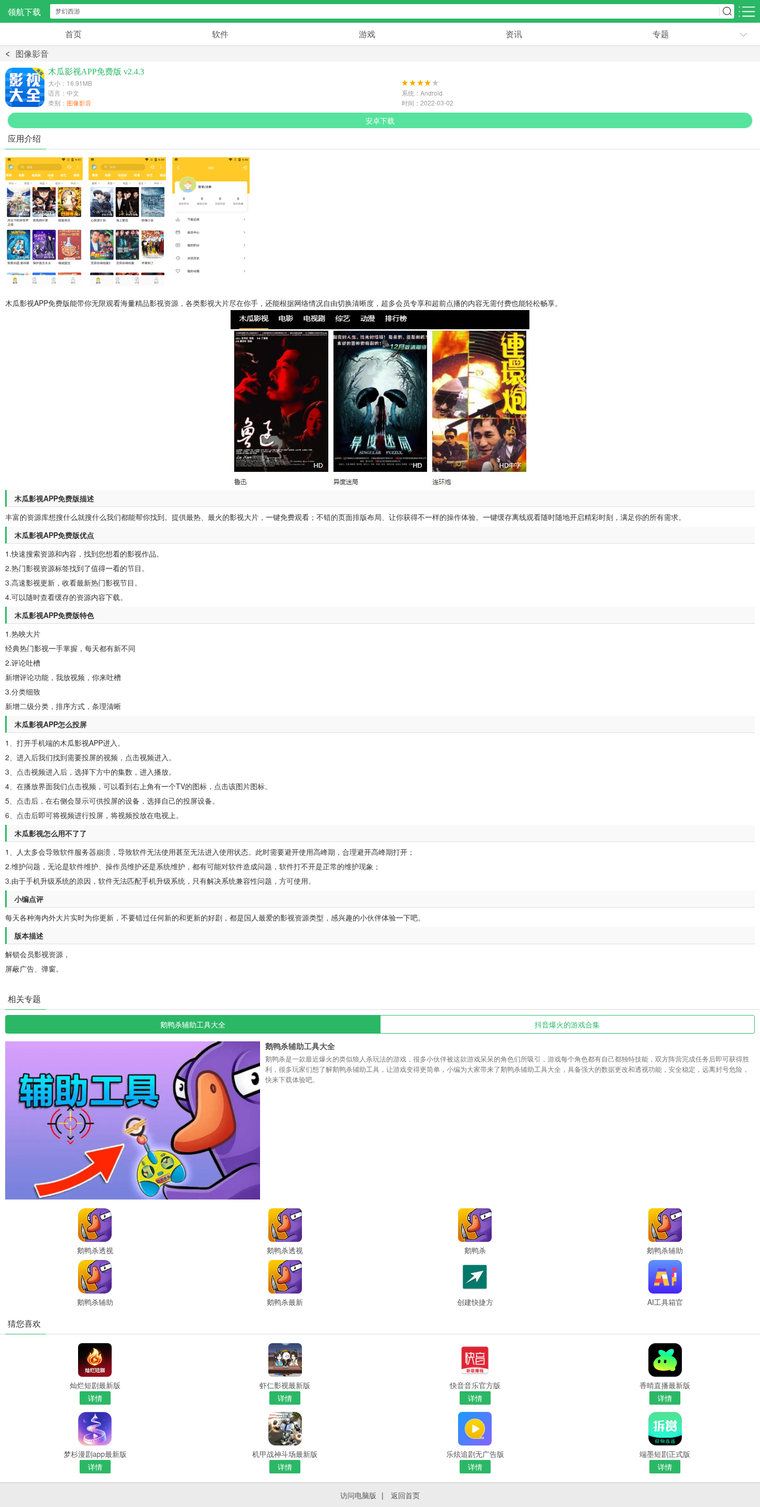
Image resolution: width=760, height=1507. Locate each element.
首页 (73, 34)
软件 (220, 34)
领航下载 (24, 12)
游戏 (367, 34)
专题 (660, 34)
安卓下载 (380, 120)
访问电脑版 (358, 1495)
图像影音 (32, 53)
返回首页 (405, 1495)
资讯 (514, 34)
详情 (95, 1398)
